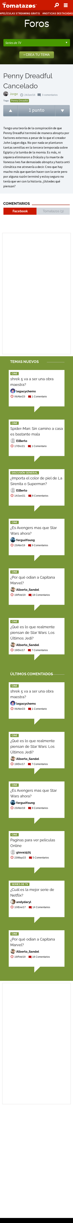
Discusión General (25, 472)
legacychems (26, 391)
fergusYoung (25, 540)
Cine (14, 373)
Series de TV (20, 884)
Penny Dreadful (19, 100)
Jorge (14, 94)
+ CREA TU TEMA (37, 55)
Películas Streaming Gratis (21, 13)
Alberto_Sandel (27, 590)
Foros (36, 23)
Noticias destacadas (58, 13)
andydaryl (23, 902)
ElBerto (21, 441)
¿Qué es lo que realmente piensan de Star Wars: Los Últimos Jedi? (32, 632)
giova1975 (23, 852)
